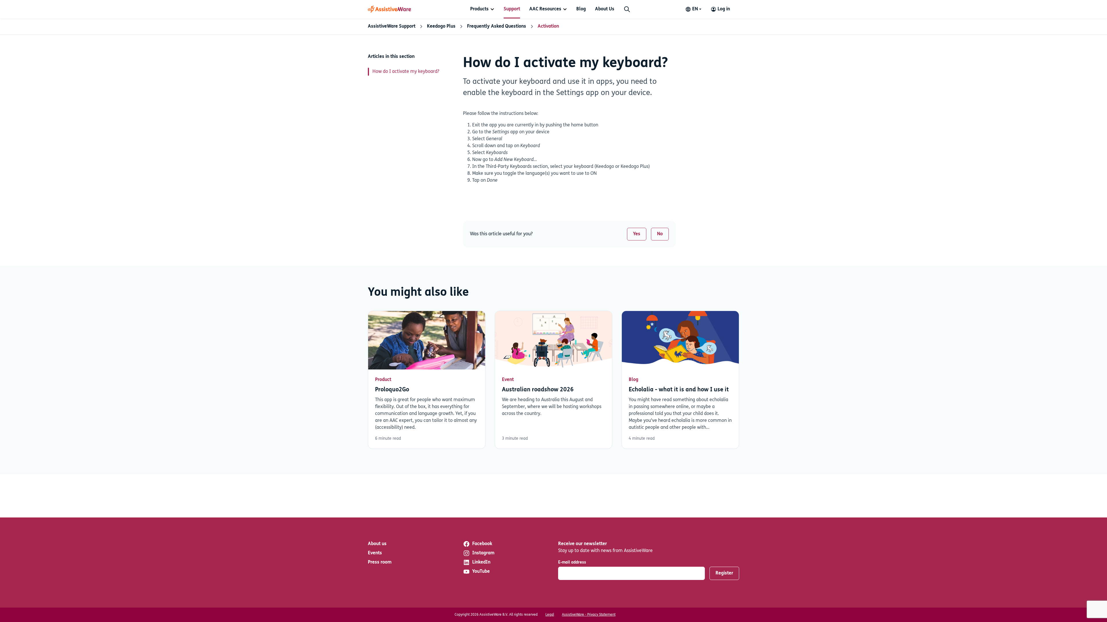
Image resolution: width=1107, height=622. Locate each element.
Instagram (483, 553)
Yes (636, 234)
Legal (549, 615)
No (660, 234)
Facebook (482, 544)
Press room (379, 562)
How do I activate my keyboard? (405, 71)
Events (375, 553)
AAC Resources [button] (545, 9)
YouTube (481, 571)
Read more (426, 380)
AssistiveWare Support (391, 26)
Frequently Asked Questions (496, 26)
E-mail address (572, 562)
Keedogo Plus (441, 26)
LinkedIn (481, 562)
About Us (604, 9)
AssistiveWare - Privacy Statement (588, 615)
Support (512, 9)
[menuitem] (482, 9)
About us (377, 544)
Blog (581, 9)
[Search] (627, 9)
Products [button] (479, 9)
